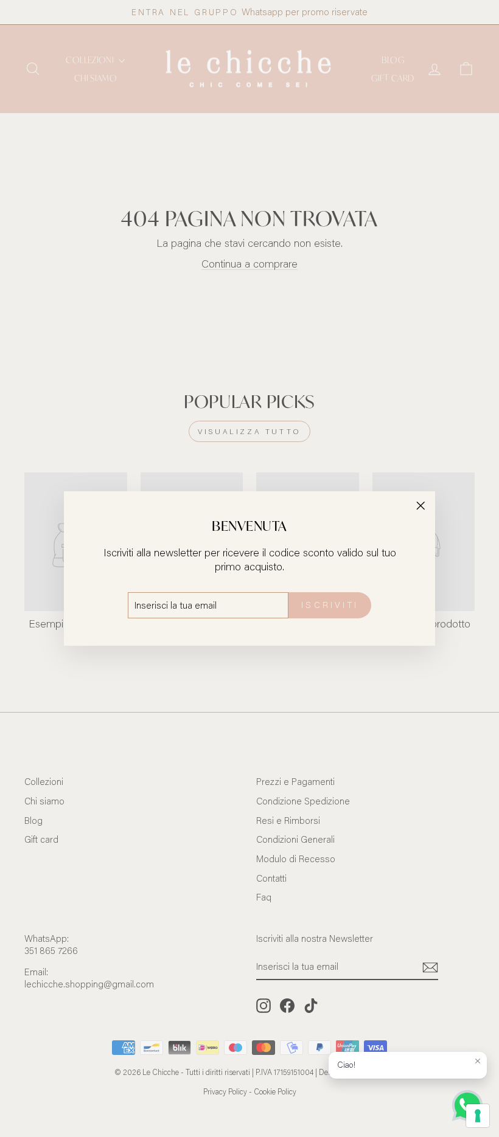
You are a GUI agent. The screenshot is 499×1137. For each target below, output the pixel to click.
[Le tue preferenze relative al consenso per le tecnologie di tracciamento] (477, 1115)
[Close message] (477, 1061)
